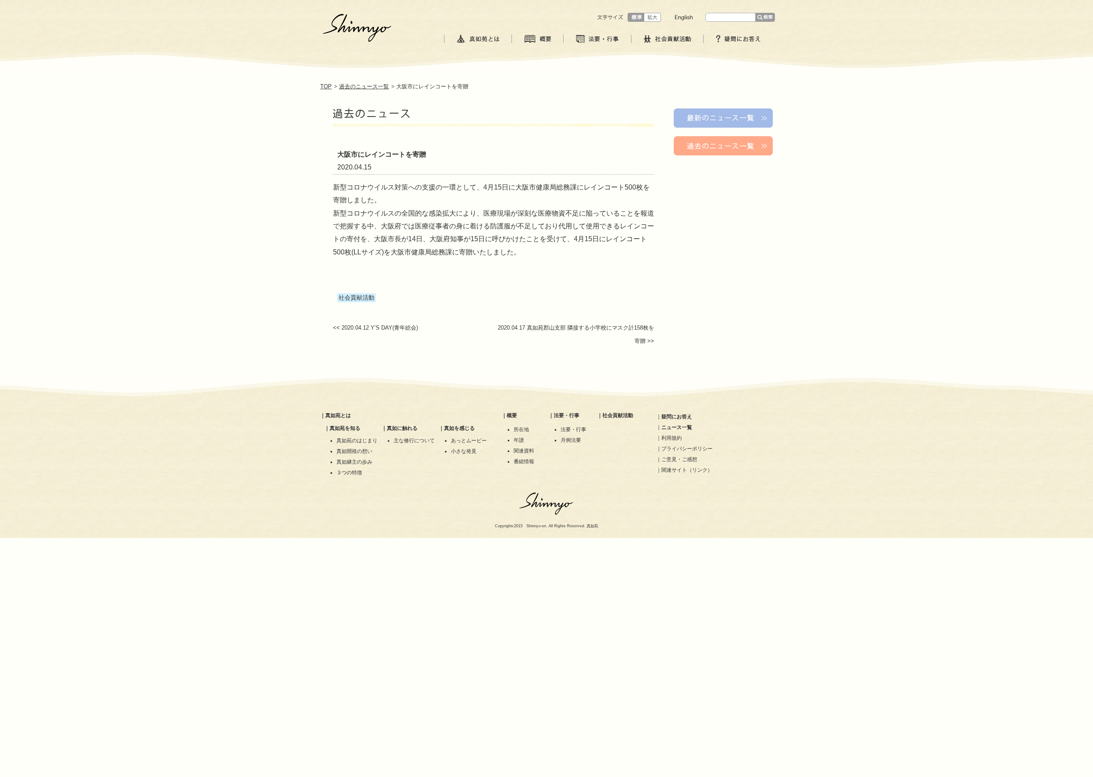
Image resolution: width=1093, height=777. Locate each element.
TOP (326, 86)
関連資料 (524, 451)
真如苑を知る (345, 428)
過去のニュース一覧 (364, 86)
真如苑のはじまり (356, 441)
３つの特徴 (349, 473)
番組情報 (524, 461)
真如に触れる (402, 428)
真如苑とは (338, 415)
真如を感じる (459, 428)
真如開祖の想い (354, 451)
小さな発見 (463, 451)
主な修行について (414, 441)
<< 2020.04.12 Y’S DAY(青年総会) (375, 327)
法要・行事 (566, 415)
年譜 (519, 440)
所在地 (521, 429)
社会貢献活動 (617, 415)
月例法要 (571, 440)
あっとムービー (469, 441)
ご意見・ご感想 (679, 459)
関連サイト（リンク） (687, 470)
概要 (512, 415)
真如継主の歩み (354, 462)
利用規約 (671, 438)
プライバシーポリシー (687, 449)
